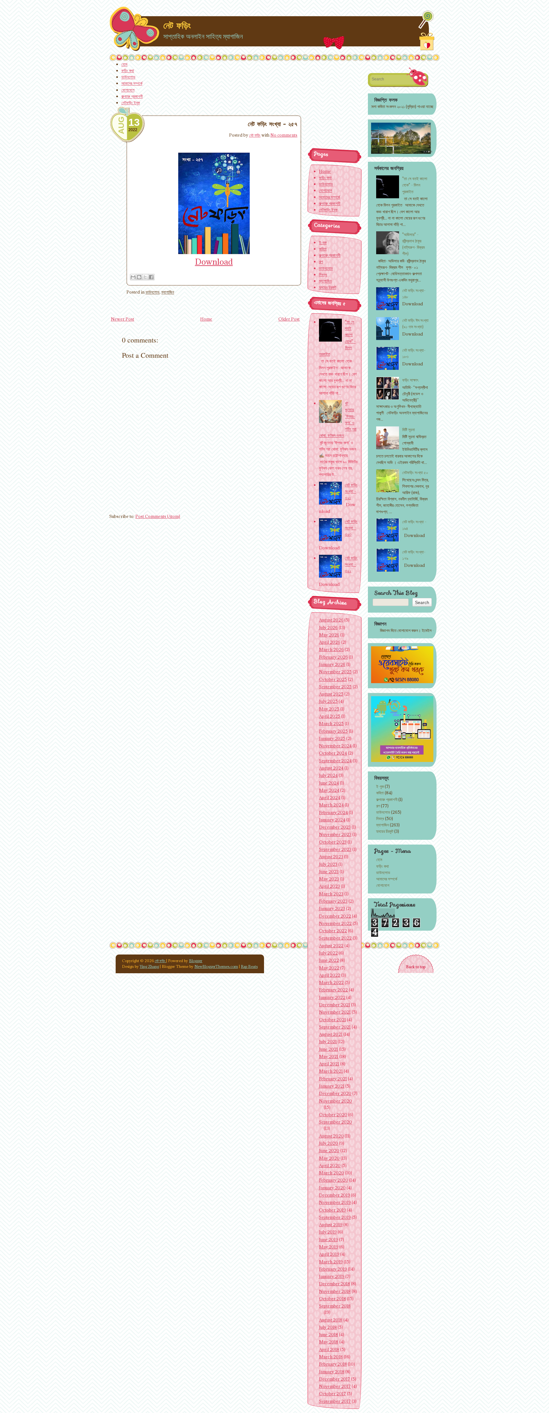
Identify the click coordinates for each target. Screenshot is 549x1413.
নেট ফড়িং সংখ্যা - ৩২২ (351, 564)
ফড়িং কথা (127, 70)
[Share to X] (145, 277)
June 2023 (329, 871)
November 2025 (335, 672)
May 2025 (329, 709)
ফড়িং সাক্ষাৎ (410, 380)
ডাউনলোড (128, 77)
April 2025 (329, 716)
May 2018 (328, 1342)
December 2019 (334, 1195)
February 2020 (333, 1180)
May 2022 (329, 968)
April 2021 (329, 1064)
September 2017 (335, 1401)
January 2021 (331, 1086)
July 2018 (328, 1327)
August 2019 (330, 1224)
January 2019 (331, 1276)
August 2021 (330, 1034)
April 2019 (329, 1254)
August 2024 (331, 768)
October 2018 (332, 1298)
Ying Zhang (149, 966)
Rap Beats (249, 966)
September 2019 (335, 1217)
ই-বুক (380, 786)
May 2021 (328, 1056)
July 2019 (328, 1232)
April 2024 (329, 797)
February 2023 (333, 901)
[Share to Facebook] (151, 277)
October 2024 (333, 753)
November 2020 (335, 1101)
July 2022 (328, 953)
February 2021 (333, 1079)
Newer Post (122, 319)
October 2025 (333, 679)
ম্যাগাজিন (167, 292)
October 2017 (332, 1393)
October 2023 (333, 842)
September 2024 (335, 761)
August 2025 (331, 694)
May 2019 (328, 1247)
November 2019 (335, 1202)
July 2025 (328, 701)
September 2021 (335, 1027)
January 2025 (332, 738)
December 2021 (334, 1005)
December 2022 (335, 916)
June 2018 (328, 1334)
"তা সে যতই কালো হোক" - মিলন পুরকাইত (414, 185)
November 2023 (335, 834)
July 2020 (328, 1143)
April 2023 (329, 886)
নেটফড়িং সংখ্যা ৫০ (415, 472)
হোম (124, 64)
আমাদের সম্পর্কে (131, 83)
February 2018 (333, 1364)
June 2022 (329, 960)
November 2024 (335, 746)
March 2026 (331, 649)
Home (206, 319)
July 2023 (328, 864)
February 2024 (333, 812)
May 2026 (329, 635)
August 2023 (331, 856)
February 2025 (333, 731)
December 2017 (334, 1379)
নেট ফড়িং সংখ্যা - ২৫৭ (272, 124)
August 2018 (330, 1320)
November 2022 (335, 923)
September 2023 (335, 849)
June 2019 (328, 1239)
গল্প (378, 806)
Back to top (415, 966)
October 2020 (333, 1114)
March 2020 (331, 1173)
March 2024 (331, 805)
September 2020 (335, 1122)
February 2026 (333, 657)
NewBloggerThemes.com (216, 966)
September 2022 (335, 938)
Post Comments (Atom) (157, 516)
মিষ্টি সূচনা (408, 429)
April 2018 (329, 1349)
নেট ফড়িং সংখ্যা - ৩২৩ (351, 528)
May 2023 (329, 879)
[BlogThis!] (139, 277)
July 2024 (328, 775)
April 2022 (329, 975)
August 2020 (331, 1136)
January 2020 (332, 1188)
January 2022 (332, 997)
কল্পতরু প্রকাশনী (132, 96)
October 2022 (333, 931)
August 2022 (331, 945)
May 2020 (329, 1158)
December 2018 (334, 1284)
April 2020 (330, 1165)
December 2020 (335, 1093)
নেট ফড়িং (177, 25)
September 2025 (335, 687)
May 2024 (329, 790)
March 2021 (331, 1071)
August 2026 (331, 620)
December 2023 (335, 827)
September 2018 (335, 1306)
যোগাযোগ (127, 90)
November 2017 (335, 1386)
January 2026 (332, 664)
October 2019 (332, 1210)
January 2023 (332, 908)
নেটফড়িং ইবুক (130, 102)
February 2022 (333, 990)
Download (214, 261)
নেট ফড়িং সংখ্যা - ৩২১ (351, 491)
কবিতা (380, 793)
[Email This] (133, 277)
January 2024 (332, 820)
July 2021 (328, 1041)
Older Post (289, 319)
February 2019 (333, 1269)
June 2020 (329, 1150)
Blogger (195, 960)
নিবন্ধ (380, 818)
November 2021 (335, 1012)
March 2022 (331, 982)
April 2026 (329, 642)
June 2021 (328, 1049)
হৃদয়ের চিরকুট (384, 831)
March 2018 (331, 1357)
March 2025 (331, 723)
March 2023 (331, 894)
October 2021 (332, 1019)
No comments (283, 135)
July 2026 (328, 627)
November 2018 (335, 1291)
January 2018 (331, 1372)
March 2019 (331, 1262)
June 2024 (329, 783)
